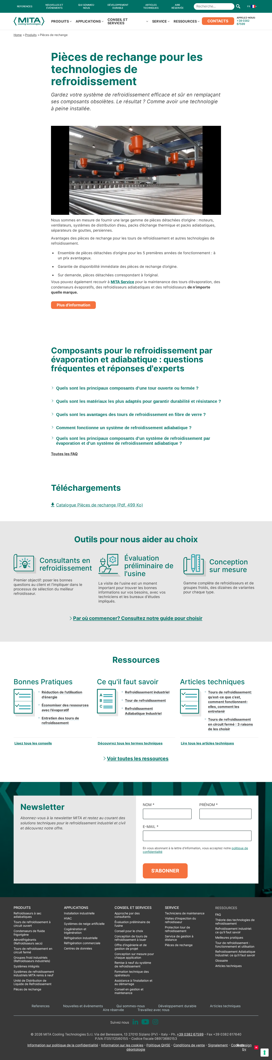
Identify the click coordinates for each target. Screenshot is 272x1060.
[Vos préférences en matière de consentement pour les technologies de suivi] (265, 1053)
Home (18, 35)
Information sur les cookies (122, 1045)
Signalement (218, 1045)
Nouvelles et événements (83, 1006)
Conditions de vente (189, 1045)
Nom (148, 804)
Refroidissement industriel (147, 692)
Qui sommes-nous (130, 1006)
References (41, 1006)
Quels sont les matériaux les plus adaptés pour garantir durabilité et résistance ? (138, 401)
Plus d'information (73, 305)
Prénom (208, 804)
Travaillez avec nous (153, 1010)
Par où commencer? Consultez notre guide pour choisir (137, 618)
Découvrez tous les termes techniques (130, 743)
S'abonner (165, 871)
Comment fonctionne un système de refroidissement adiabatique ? (123, 427)
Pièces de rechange (54, 35)
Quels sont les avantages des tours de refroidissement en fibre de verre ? (131, 414)
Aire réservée (113, 1010)
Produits (31, 35)
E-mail (151, 826)
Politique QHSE (158, 1045)
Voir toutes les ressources (138, 759)
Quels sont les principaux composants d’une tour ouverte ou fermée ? (127, 388)
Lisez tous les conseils (33, 743)
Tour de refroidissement (145, 700)
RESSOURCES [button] (185, 21)
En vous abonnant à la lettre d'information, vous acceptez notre (195, 849)
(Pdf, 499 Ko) (99, 505)
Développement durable (177, 1006)
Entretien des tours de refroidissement (60, 720)
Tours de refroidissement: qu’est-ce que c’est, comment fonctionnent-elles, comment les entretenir (230, 701)
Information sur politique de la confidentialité (62, 1045)
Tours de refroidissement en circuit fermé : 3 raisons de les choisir (230, 724)
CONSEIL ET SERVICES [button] (118, 21)
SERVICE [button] (159, 21)
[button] (251, 6)
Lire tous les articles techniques (207, 743)
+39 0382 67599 (243, 22)
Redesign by (244, 1047)
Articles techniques (225, 1006)
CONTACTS (217, 21)
